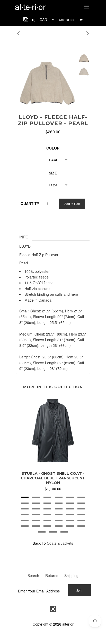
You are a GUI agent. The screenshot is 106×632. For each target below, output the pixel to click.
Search (33, 575)
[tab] (24, 237)
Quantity (30, 203)
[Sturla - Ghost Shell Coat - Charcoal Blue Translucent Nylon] (53, 464)
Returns (51, 575)
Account (67, 20)
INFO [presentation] (24, 236)
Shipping (71, 575)
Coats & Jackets (60, 543)
